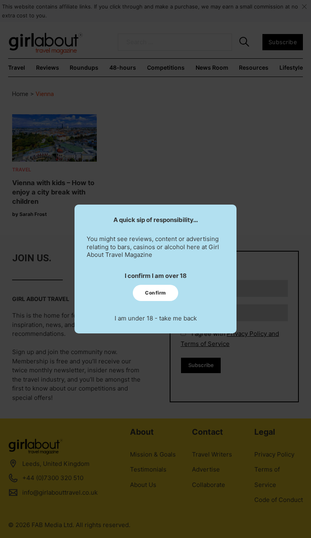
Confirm (155, 293)
